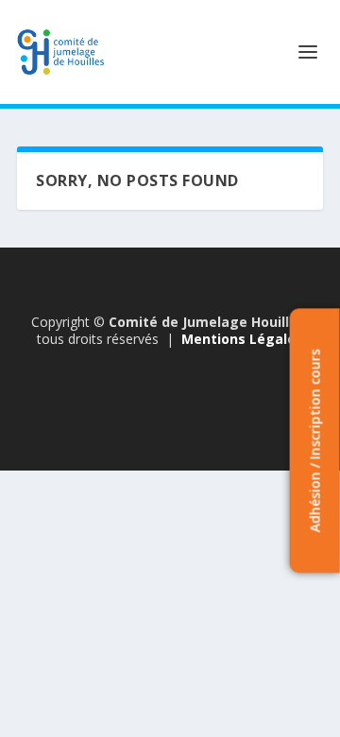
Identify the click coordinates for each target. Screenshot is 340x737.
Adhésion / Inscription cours (314, 440)
